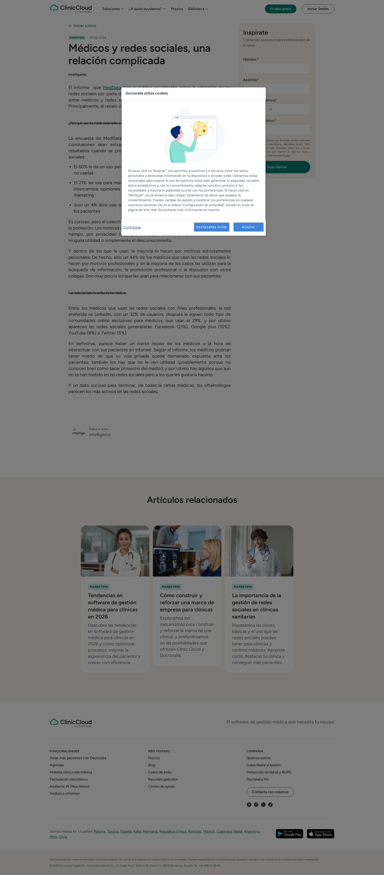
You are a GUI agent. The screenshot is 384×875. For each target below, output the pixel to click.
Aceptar (248, 227)
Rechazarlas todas (211, 227)
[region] (193, 161)
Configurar (132, 227)
